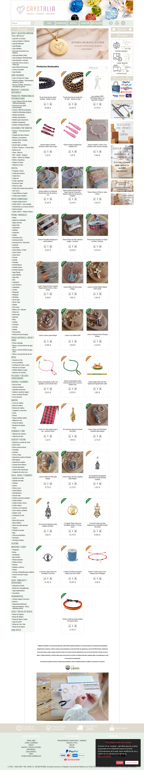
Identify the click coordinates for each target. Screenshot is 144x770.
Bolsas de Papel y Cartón (19, 619)
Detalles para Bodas (18, 115)
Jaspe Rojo (15, 277)
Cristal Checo (16, 176)
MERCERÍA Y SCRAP (18, 547)
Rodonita (15, 317)
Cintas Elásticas (17, 490)
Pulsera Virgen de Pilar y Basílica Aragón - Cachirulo (72, 240)
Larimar (14, 289)
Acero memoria (17, 397)
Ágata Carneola (17, 222)
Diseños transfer (17, 209)
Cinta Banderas (16, 493)
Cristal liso (15, 178)
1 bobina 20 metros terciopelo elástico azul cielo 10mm (72, 572)
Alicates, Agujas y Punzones (20, 599)
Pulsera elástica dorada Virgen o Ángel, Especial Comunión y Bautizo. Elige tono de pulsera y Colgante (72, 193)
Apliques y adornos (18, 567)
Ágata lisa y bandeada (19, 220)
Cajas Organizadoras (18, 590)
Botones (15, 564)
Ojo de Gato (16, 299)
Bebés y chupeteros (18, 160)
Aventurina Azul (17, 237)
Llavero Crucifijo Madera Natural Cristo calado (97, 288)
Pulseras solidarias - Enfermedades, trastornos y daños (23, 81)
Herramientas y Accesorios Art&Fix (23, 206)
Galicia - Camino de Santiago (21, 157)
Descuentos (31, 752)
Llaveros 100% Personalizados (21, 110)
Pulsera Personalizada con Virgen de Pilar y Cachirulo (97, 240)
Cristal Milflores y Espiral (19, 193)
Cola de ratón (16, 495)
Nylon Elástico (16, 523)
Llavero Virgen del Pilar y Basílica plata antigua (72, 478)
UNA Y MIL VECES (96, 23)
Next (106, 44)
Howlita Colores (17, 267)
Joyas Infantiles (17, 48)
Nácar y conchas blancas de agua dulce (22, 346)
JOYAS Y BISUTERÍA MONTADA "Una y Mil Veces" (22, 34)
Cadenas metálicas (18, 387)
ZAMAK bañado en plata (19, 370)
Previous (39, 44)
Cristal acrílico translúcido (20, 469)
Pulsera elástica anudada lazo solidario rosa (73, 145)
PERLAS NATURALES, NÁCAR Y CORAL (22, 339)
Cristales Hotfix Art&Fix (19, 201)
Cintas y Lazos (16, 488)
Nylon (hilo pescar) (18, 520)
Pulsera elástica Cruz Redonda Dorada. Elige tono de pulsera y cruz (47, 193)
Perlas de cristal (17, 186)
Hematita (15, 262)
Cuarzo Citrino (16, 252)
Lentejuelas (16, 554)
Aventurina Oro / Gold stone (21, 242)
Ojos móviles (16, 557)
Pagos (31, 745)
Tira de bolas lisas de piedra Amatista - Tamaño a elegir (47, 98)
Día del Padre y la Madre (19, 145)
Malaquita (15, 294)
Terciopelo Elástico (18, 540)
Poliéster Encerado (18, 530)
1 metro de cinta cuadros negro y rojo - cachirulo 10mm (48, 430)
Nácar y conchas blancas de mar (22, 354)
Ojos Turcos (15, 191)
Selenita (15, 327)
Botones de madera (18, 408)
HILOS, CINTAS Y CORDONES (21, 475)
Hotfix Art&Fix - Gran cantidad (21, 204)
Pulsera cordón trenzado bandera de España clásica (73, 620)
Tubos (14, 428)
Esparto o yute (16, 513)
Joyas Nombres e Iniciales (20, 60)
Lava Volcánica (16, 285)
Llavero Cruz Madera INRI (72, 335)
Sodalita (14, 322)
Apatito (14, 235)
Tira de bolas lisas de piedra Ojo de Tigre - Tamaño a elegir (72, 98)
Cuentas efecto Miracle (19, 464)
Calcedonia (15, 247)
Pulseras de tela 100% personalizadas (19, 106)
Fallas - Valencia (17, 152)
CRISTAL (14, 168)
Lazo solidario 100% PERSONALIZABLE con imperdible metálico (97, 98)
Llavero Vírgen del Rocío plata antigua (72, 288)
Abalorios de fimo (17, 436)
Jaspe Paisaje (16, 272)
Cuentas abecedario (18, 467)
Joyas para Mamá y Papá (19, 55)
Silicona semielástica (18, 535)
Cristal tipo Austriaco (18, 173)
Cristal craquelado (17, 181)
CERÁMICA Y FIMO (18, 431)
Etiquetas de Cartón (18, 585)
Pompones (15, 549)
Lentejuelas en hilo (18, 515)
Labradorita (15, 287)
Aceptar (120, 763)
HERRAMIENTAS (17, 596)
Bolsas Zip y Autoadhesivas (20, 588)
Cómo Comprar (31, 743)
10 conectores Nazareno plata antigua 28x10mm (48, 525)
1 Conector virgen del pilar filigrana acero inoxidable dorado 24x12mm (97, 525)
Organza (15, 528)
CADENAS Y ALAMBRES (19, 382)
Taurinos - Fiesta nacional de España (21, 132)
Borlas (14, 552)
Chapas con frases (17, 162)
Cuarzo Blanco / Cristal (19, 250)
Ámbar (14, 217)
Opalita (14, 304)
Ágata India (15, 225)
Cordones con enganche (19, 508)
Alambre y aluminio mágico (20, 392)
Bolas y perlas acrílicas (19, 447)
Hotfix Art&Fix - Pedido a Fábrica (22, 211)
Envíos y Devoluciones (31, 747)
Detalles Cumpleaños (18, 122)
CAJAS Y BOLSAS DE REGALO (21, 611)
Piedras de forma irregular (20, 334)
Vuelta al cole (16, 150)
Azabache (15, 245)
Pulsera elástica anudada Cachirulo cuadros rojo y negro (48, 145)
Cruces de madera (17, 403)
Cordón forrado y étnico (19, 503)
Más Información (104, 756)
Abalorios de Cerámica (19, 434)
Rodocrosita (16, 314)
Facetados (15, 450)
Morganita (15, 292)
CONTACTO (73, 23)
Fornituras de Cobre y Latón (20, 365)
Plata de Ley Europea (18, 367)
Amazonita (15, 232)
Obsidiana (15, 297)
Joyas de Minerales (18, 43)
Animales (15, 452)
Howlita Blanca (17, 265)
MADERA (14, 400)
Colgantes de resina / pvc (20, 472)
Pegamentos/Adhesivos (19, 604)
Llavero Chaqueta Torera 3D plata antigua (97, 335)
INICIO (49, 23)
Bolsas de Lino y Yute (18, 624)
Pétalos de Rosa (17, 562)
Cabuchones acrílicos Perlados (21, 457)
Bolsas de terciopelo (18, 627)
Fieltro (14, 577)
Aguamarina (16, 227)
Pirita (14, 319)
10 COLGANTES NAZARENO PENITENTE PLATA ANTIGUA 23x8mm (97, 478)
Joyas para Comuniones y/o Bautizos (20, 52)
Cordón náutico (17, 505)
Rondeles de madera (18, 425)
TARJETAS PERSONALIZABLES (21, 112)
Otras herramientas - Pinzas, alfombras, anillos (20, 607)
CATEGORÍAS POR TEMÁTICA (21, 128)
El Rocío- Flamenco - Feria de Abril (23, 147)
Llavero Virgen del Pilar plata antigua (48, 478)
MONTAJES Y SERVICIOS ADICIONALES (20, 91)
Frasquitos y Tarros (18, 171)
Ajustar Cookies (132, 763)
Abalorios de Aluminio (19, 372)
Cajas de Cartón (17, 622)
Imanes (14, 569)
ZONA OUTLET (16, 630)
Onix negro (15, 307)
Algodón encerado (18, 478)
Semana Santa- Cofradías (19, 140)
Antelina (15, 483)
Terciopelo (15, 538)
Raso (13, 533)
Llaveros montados (18, 69)
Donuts (14, 415)
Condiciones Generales (31, 756)
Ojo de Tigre (16, 302)
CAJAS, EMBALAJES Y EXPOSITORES (19, 581)
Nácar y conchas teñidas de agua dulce (22, 351)
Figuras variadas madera (19, 418)
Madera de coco (17, 420)
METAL (13, 357)
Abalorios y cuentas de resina (21, 442)
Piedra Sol (15, 312)
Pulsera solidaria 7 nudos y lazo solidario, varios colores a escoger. (97, 145)
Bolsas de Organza (18, 614)
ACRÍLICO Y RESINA (18, 439)
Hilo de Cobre (16, 384)
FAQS (31, 754)
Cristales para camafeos (19, 196)
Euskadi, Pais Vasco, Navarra (20, 135)
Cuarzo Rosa (16, 255)
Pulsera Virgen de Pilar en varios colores (97, 193)
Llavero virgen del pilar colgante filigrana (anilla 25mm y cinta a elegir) (48, 288)
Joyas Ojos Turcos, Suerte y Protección (20, 64)
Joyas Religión (16, 46)
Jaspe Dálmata (16, 275)
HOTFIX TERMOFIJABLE (19, 199)
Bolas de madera (17, 405)
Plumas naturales (17, 559)
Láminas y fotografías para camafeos (23, 572)
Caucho (14, 485)
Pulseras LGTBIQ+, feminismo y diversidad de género (21, 86)
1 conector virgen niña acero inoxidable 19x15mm (47, 572)
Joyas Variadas (16, 72)
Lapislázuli (15, 282)
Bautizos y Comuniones (19, 137)
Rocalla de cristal (17, 183)
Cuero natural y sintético (19, 510)
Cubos (14, 413)
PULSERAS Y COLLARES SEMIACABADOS (20, 377)
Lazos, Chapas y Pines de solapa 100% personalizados (22, 102)
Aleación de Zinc (17, 360)
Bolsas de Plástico (17, 617)
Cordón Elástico (17, 500)
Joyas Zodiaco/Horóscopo (20, 67)
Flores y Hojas (16, 455)
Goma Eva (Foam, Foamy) (20, 574)
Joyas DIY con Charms (18, 38)
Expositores (16, 593)
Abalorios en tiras (17, 165)
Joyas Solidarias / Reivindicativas (22, 58)
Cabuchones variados (18, 462)
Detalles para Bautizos (19, 117)
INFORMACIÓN (61, 23)
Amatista (15, 230)
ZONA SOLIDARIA (17, 75)
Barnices (15, 601)
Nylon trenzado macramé (20, 525)
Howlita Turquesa (17, 270)
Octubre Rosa (16, 142)
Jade (13, 280)
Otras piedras (16, 332)
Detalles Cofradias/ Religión (20, 125)
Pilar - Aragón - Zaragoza (19, 155)
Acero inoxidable (17, 362)
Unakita (14, 329)
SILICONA (14, 543)
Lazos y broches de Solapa (20, 78)
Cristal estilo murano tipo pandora (22, 188)
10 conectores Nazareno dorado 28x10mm (72, 430)
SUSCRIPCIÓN (85, 23)
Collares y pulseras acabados (21, 498)
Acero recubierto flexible (20, 394)
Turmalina (15, 324)
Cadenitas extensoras (18, 389)
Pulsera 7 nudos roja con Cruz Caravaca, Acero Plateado (97, 572)
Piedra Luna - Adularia (19, 309)
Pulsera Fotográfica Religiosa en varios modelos (48, 240)
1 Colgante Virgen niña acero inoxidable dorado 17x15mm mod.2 (72, 525)
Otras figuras (16, 459)
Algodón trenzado (18, 480)
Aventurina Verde (17, 240)
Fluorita (14, 257)
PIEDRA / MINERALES (19, 215)
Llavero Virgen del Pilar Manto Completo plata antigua (97, 430)
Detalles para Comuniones (20, 120)
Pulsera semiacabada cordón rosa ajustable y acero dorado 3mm (48, 383)
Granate (14, 260)
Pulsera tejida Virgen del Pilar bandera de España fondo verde (97, 383)
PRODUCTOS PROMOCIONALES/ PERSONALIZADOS (22, 97)
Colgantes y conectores (19, 410)
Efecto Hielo (16, 445)
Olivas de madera (17, 423)
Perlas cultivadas (17, 343)
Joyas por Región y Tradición (20, 41)
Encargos (31, 749)
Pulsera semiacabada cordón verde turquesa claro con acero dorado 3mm (72, 383)
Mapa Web (31, 741)
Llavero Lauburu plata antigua (48, 335)
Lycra (14, 518)
